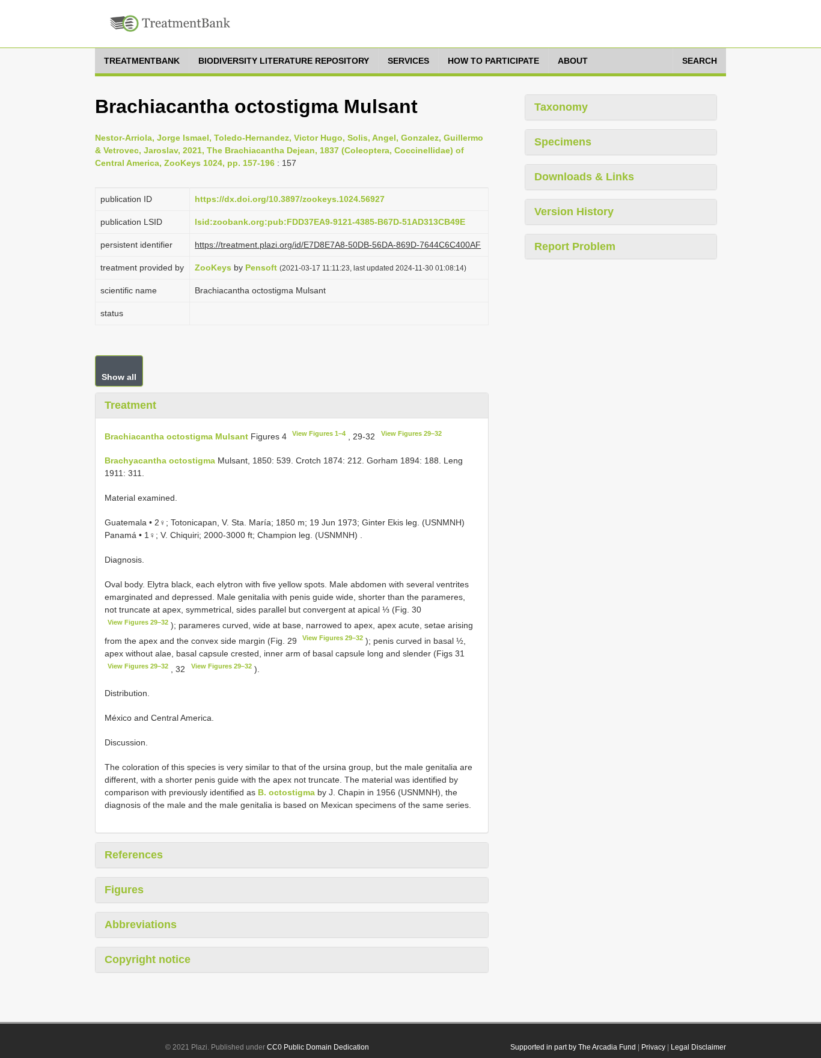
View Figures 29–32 (411, 433)
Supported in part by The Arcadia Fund (573, 1047)
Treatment (130, 405)
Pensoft (261, 267)
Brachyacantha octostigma (160, 460)
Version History (574, 212)
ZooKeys (213, 267)
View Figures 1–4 (319, 433)
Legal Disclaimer (698, 1047)
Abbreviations (141, 925)
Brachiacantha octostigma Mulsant (176, 436)
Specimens (562, 142)
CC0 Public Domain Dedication (318, 1047)
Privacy (653, 1047)
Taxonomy (561, 107)
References (134, 855)
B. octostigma (286, 792)
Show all (119, 377)
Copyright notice (148, 959)
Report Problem (574, 246)
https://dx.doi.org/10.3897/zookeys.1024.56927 (290, 199)
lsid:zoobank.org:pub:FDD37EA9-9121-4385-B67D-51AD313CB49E (330, 222)
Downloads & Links (584, 177)
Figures (124, 890)
